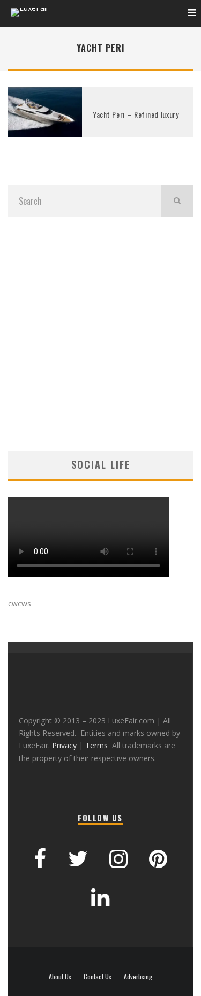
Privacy (64, 745)
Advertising (138, 976)
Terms (96, 745)
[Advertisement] (100, 334)
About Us (60, 976)
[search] (177, 201)
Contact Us (97, 976)
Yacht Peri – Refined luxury (136, 114)
